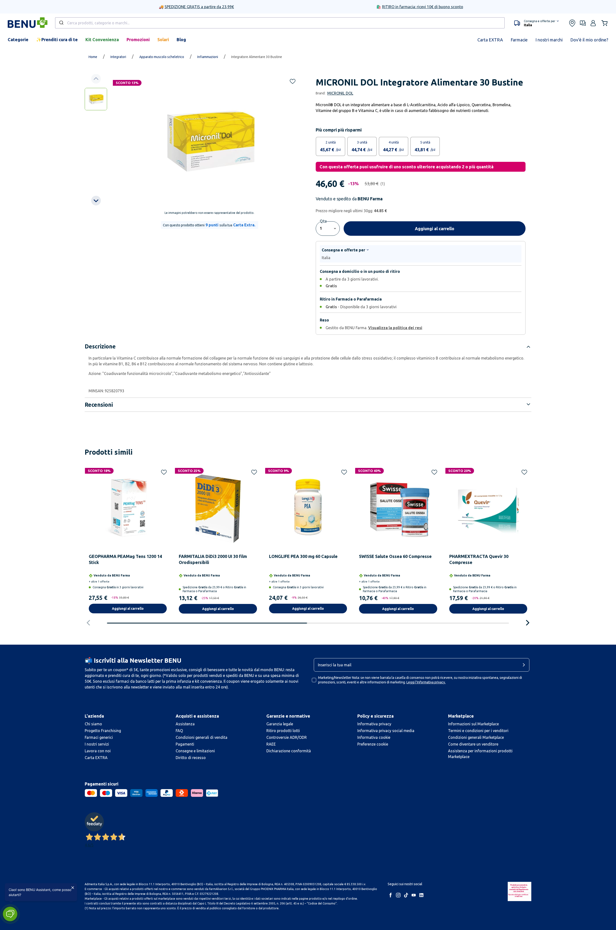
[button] (10, 914)
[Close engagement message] (72, 887)
